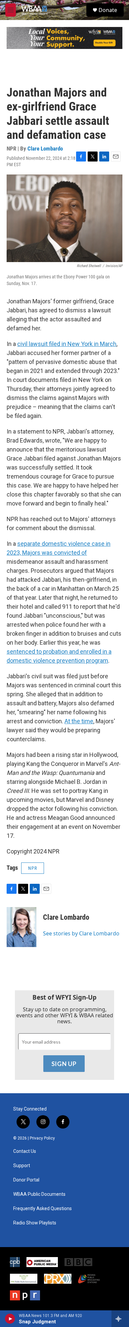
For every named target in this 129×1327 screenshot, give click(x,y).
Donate (108, 10)
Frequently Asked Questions (42, 1208)
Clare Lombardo (45, 148)
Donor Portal (26, 1179)
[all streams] (120, 1318)
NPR (32, 868)
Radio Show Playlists (34, 1222)
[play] (10, 1318)
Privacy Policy (42, 1138)
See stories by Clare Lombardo (81, 933)
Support (21, 1165)
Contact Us (24, 1151)
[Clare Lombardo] (21, 927)
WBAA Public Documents (39, 1194)
